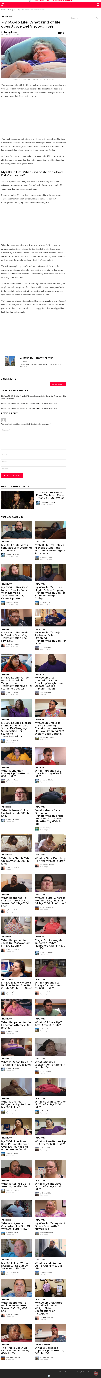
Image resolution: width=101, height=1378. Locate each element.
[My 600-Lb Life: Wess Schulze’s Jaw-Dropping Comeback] (16, 530)
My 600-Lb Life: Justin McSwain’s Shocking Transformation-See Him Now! (15, 636)
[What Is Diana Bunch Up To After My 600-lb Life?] (50, 843)
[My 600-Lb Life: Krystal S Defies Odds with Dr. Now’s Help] (50, 1208)
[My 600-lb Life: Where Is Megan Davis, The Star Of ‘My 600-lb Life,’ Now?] (50, 883)
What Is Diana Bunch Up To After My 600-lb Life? (50, 859)
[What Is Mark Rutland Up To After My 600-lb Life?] (50, 1248)
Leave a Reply (58, 384)
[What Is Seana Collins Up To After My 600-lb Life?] (16, 795)
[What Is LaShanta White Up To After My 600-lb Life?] (16, 843)
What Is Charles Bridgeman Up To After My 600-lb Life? (16, 1104)
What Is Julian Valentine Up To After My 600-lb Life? (50, 1104)
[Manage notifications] (96, 1374)
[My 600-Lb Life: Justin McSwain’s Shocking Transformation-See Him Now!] (16, 618)
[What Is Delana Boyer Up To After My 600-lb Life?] (50, 1169)
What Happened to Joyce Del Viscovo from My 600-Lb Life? (16, 943)
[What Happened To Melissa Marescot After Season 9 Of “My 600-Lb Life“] (16, 883)
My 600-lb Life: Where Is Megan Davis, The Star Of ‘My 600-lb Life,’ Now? (50, 900)
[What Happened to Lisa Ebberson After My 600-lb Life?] (16, 1007)
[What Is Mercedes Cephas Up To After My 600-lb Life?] (50, 1333)
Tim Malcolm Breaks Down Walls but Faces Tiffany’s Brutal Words (50, 495)
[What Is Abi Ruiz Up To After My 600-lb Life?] (16, 1169)
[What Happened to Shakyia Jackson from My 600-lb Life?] (50, 968)
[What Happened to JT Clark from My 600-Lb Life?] (50, 756)
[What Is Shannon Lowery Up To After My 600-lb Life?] (16, 756)
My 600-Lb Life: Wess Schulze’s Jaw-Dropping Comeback (16, 548)
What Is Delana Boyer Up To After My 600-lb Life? (48, 1186)
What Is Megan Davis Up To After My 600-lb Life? (16, 1063)
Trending (40, 674)
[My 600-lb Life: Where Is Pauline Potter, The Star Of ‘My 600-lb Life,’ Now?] (16, 968)
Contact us (69, 1372)
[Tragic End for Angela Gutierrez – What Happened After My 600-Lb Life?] (50, 925)
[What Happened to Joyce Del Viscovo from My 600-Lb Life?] (16, 925)
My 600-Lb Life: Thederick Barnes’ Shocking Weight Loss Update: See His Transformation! (49, 683)
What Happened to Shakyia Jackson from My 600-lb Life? (49, 985)
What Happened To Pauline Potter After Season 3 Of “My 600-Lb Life (16, 1306)
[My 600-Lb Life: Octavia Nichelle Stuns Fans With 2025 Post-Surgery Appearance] (50, 530)
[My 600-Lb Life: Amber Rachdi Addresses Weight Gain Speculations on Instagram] (50, 1288)
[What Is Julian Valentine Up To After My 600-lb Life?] (50, 1087)
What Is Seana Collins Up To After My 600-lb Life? (15, 813)
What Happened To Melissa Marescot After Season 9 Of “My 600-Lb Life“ (16, 902)
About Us (58, 1372)
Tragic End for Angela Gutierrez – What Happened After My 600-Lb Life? (50, 944)
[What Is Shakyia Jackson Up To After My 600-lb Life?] (50, 1047)
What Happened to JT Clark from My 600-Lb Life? (49, 773)
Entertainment (9, 979)
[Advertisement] (33, 117)
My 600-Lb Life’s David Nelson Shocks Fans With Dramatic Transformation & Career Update (15, 593)
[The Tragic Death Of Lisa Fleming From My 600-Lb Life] (16, 1333)
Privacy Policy (81, 1372)
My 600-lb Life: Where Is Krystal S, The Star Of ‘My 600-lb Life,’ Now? (16, 1266)
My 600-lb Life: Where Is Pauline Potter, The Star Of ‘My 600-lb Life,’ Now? (16, 985)
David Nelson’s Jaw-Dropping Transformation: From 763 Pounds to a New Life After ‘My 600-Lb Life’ (49, 817)
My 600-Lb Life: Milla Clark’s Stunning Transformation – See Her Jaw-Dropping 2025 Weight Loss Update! (50, 728)
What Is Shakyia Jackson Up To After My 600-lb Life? (50, 1065)
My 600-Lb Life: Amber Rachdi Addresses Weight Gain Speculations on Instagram (49, 1308)
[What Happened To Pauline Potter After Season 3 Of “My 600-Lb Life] (16, 1288)
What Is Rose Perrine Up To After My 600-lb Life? (50, 1143)
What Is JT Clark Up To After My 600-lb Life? (49, 1024)
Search (97, 18)
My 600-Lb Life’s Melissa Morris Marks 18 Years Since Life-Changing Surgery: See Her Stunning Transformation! (16, 729)
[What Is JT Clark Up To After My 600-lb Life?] (50, 1007)
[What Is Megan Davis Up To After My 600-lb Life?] (16, 1047)
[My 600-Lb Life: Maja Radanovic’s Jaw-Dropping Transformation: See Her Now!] (50, 618)
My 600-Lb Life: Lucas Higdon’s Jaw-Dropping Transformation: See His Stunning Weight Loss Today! (50, 593)
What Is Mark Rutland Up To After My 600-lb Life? (49, 1266)
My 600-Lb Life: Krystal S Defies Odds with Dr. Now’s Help (50, 1226)
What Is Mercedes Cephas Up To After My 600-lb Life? (49, 1350)
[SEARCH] (98, 4)
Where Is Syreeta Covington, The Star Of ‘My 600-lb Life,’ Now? (15, 1226)
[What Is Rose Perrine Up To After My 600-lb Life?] (50, 1126)
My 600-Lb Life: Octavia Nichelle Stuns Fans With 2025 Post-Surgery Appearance (50, 549)
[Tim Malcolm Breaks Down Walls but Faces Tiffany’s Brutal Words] (17, 500)
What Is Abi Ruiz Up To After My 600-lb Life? (15, 1185)
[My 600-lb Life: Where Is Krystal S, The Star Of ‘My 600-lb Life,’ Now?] (16, 1248)
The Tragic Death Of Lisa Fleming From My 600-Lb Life (15, 1350)
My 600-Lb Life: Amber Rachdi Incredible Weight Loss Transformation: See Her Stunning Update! (16, 683)
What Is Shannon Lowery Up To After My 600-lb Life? (15, 773)
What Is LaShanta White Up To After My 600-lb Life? (16, 861)
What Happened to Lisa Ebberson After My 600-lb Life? (16, 1025)
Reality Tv (22, 486)
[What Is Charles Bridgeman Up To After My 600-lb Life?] (16, 1087)
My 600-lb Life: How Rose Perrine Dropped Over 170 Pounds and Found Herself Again (15, 1145)
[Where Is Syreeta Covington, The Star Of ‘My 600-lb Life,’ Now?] (16, 1208)
